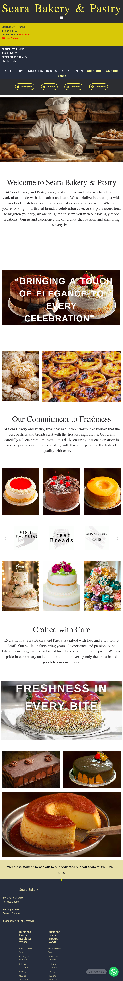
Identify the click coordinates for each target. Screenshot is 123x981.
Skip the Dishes (10, 38)
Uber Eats (24, 34)
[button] (61, 17)
